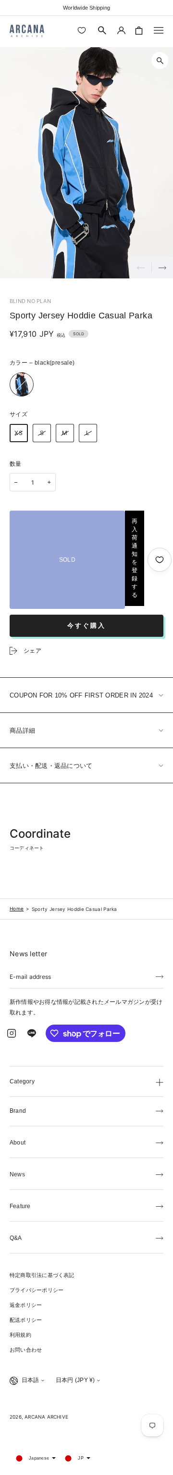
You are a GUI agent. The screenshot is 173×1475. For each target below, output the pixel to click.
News (17, 1174)
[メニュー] (158, 30)
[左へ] (140, 267)
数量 (16, 464)
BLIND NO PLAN (30, 301)
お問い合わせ (26, 1350)
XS (18, 432)
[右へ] (162, 267)
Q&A (16, 1238)
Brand (18, 1110)
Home (17, 908)
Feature (20, 1206)
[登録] (159, 976)
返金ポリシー (26, 1305)
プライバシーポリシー (36, 1290)
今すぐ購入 (86, 625)
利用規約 (20, 1335)
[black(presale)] (22, 384)
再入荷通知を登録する (134, 558)
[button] (102, 30)
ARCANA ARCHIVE (46, 1417)
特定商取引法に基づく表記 (42, 1275)
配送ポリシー (26, 1320)
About (17, 1142)
